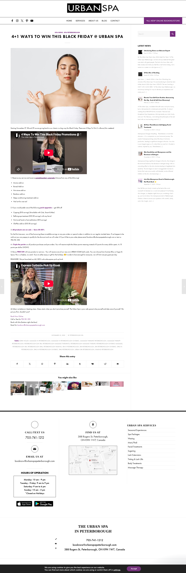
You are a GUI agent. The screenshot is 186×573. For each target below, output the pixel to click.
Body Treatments (135, 463)
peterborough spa (76, 335)
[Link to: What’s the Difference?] (117, 384)
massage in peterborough (39, 341)
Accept (134, 568)
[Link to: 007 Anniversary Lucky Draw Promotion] (102, 383)
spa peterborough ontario (105, 347)
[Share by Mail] (118, 363)
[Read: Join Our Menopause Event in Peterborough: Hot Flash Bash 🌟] (140, 180)
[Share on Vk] (92, 363)
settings (116, 570)
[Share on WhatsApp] (42, 363)
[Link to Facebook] (12, 21)
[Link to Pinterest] (27, 21)
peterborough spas (35, 347)
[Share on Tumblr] (80, 363)
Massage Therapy (135, 467)
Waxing (131, 438)
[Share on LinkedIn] (67, 363)
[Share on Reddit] (105, 363)
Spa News (59, 32)
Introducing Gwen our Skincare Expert (157, 51)
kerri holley (24, 341)
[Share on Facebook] (17, 363)
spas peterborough (66, 350)
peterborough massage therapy (83, 344)
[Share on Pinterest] (55, 363)
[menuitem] (69, 20)
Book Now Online (17, 316)
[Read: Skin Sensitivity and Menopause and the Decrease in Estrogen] (140, 153)
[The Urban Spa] (93, 8)
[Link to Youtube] (32, 21)
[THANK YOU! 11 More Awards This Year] (2, 286)
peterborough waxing (53, 347)
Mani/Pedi (132, 442)
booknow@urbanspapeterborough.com (31, 325)
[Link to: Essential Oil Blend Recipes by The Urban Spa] (88, 384)
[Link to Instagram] (17, 21)
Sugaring (131, 450)
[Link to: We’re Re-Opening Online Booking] (46, 387)
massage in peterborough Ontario (65, 341)
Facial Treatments (135, 446)
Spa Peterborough (72, 32)
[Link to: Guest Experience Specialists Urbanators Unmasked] (74, 385)
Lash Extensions (134, 455)
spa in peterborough (70, 347)
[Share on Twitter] (29, 363)
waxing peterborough (104, 350)
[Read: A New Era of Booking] (140, 74)
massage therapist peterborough (93, 341)
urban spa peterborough (84, 350)
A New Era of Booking (151, 73)
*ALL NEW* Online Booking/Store (163, 21)
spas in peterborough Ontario (46, 350)
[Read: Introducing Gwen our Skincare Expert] (140, 52)
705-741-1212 (25, 319)
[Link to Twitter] (22, 21)
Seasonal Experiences (137, 430)
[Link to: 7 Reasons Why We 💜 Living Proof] (32, 388)
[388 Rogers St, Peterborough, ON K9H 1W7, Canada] (56, 548)
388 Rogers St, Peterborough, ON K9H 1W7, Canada (94, 549)
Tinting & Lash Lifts (135, 459)
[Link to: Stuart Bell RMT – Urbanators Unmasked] (17, 388)
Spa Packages (134, 434)
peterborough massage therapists (56, 344)
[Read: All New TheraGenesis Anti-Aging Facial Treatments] (140, 126)
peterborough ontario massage (109, 344)
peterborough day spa (33, 344)
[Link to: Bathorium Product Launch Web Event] (60, 386)
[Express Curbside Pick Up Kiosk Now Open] (184, 286)
